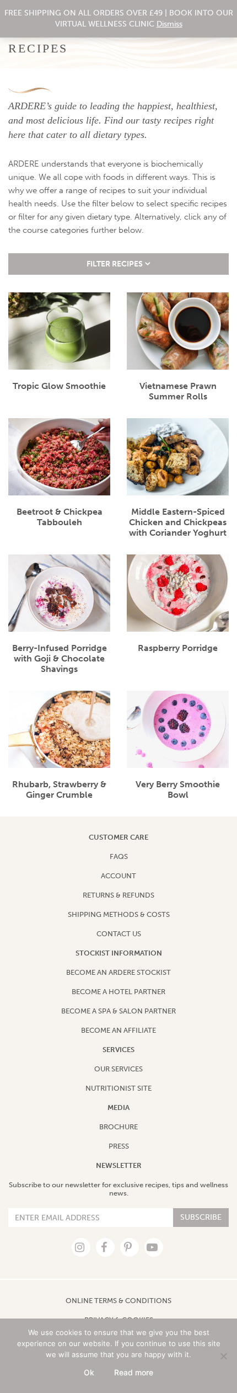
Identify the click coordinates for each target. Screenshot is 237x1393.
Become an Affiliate (118, 1030)
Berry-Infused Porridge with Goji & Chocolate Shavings (59, 658)
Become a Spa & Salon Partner (118, 1011)
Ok (89, 1372)
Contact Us (118, 934)
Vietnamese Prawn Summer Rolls (178, 391)
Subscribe (201, 1217)
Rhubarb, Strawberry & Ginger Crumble (59, 789)
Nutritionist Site (118, 1088)
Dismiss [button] (169, 24)
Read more (133, 1372)
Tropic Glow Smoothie (59, 386)
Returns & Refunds (118, 895)
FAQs (119, 856)
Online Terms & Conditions (118, 1300)
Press (119, 1146)
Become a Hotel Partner (118, 992)
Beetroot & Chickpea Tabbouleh (60, 516)
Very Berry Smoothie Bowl (178, 789)
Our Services (118, 1069)
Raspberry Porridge (178, 648)
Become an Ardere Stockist (118, 972)
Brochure (118, 1127)
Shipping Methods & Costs (119, 914)
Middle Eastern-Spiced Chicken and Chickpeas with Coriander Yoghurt (178, 522)
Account (118, 876)
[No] (223, 1356)
